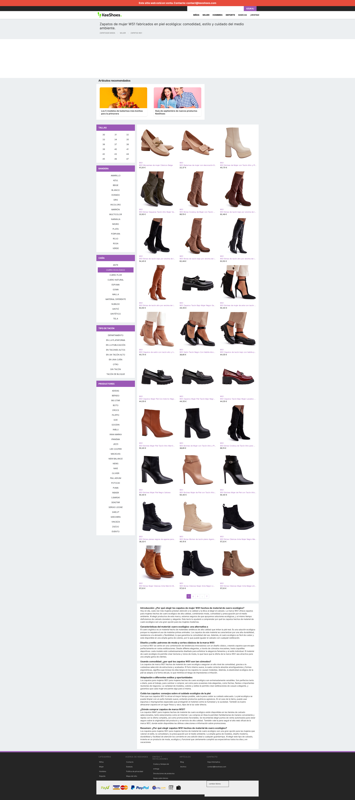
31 (116, 134)
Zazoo (115, 526)
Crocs (115, 410)
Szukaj (250, 8)
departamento (115, 335)
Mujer (101, 767)
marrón (115, 209)
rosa (115, 243)
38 (127, 144)
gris (115, 200)
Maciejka (115, 454)
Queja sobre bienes (160, 778)
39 (103, 149)
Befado (115, 395)
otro (115, 364)
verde (116, 248)
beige (115, 185)
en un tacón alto (115, 354)
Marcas (242, 15)
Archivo (183, 767)
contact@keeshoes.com (201, 3)
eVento (116, 531)
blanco (115, 190)
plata (116, 229)
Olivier (115, 473)
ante (115, 265)
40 (115, 149)
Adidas (115, 391)
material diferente (116, 299)
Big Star (115, 400)
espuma (116, 284)
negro (115, 224)
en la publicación (115, 345)
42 (103, 154)
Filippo (115, 415)
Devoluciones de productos (163, 773)
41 (127, 149)
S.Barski (115, 497)
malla (115, 294)
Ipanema (115, 439)
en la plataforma (115, 340)
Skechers (116, 517)
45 (103, 159)
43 (115, 154)
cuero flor (116, 275)
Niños (101, 762)
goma (116, 289)
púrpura (115, 234)
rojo (115, 238)
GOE (116, 420)
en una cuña (115, 359)
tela (115, 318)
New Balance (116, 458)
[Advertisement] (83, 58)
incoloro (115, 204)
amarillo (116, 175)
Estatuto (129, 767)
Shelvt (115, 512)
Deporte (102, 776)
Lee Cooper (116, 449)
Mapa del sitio (131, 776)
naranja (115, 219)
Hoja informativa (213, 762)
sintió (115, 309)
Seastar (115, 502)
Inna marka (116, 434)
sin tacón (115, 369)
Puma (115, 488)
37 (115, 144)
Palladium (115, 478)
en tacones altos (115, 350)
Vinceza (115, 522)
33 (103, 139)
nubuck (115, 304)
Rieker (115, 492)
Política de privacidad (134, 771)
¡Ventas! (254, 15)
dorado (115, 195)
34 (115, 139)
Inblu (116, 429)
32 (127, 134)
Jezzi (115, 444)
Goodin (116, 425)
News (115, 463)
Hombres (102, 771)
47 (127, 159)
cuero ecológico (115, 270)
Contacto (129, 762)
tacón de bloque (115, 374)
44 (127, 154)
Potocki (115, 483)
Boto (115, 405)
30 (103, 134)
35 (127, 139)
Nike (115, 468)
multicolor (115, 214)
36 (103, 144)
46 (115, 159)
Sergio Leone (116, 507)
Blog (182, 762)
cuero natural (116, 280)
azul (115, 180)
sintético (115, 314)
